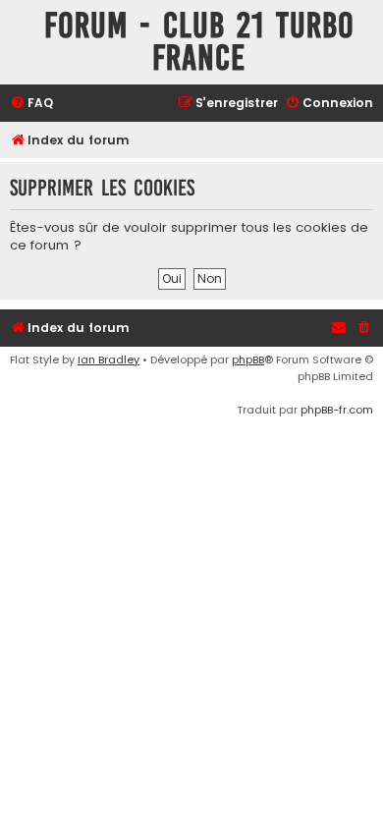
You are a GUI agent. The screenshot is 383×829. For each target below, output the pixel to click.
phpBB (248, 359)
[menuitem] (31, 103)
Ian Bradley (108, 359)
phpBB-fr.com (337, 409)
